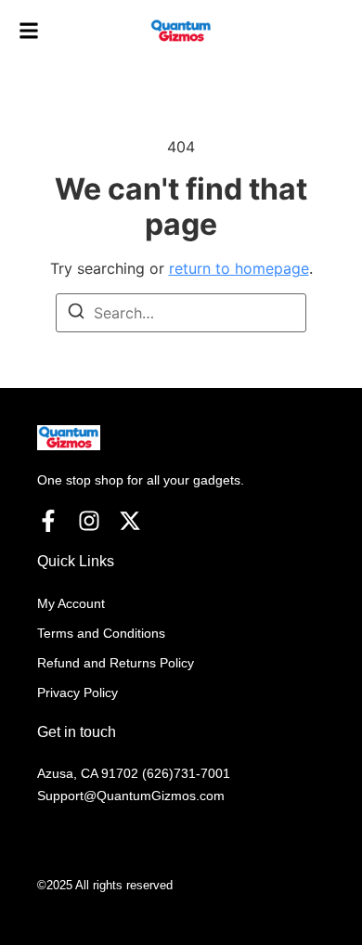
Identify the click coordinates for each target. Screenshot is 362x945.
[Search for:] (181, 312)
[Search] (76, 313)
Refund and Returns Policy (115, 662)
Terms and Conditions (101, 633)
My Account (71, 603)
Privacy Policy (77, 692)
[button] (29, 32)
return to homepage (239, 268)
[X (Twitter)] (130, 521)
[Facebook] (48, 521)
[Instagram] (89, 521)
